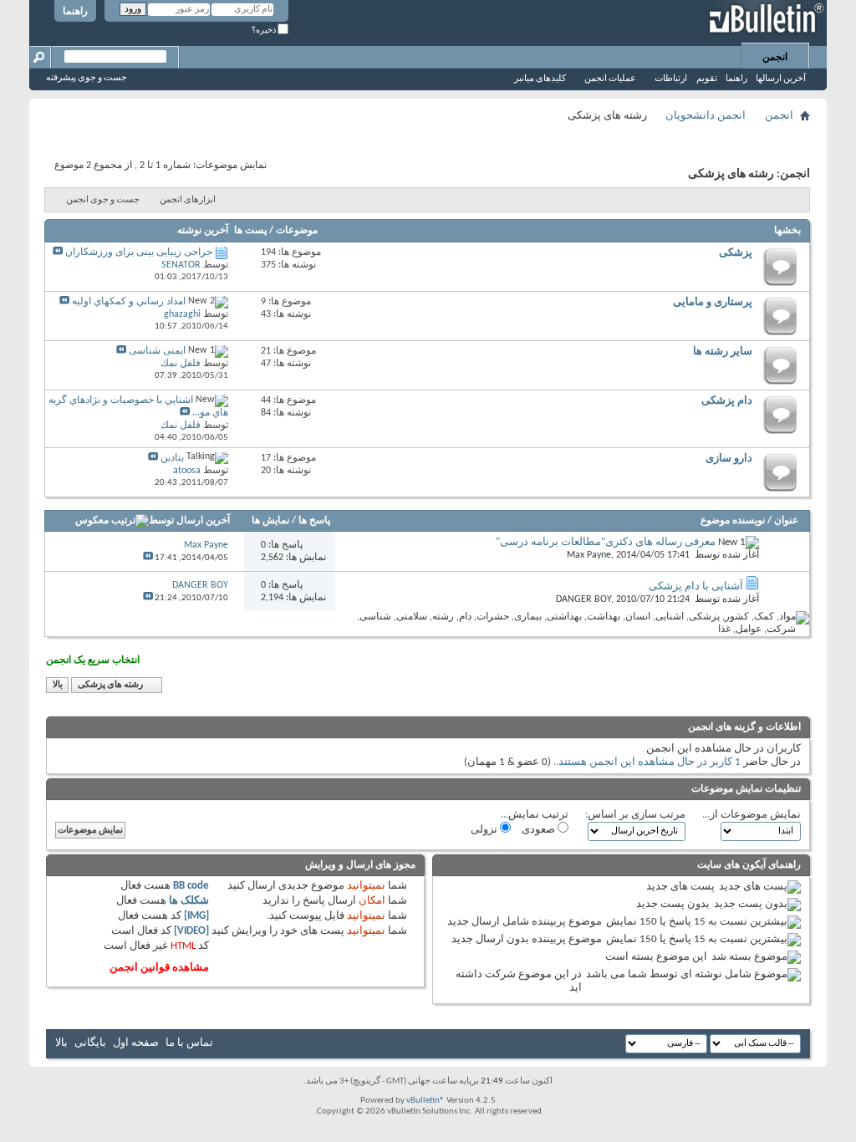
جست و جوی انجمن (103, 200)
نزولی (485, 829)
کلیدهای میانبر (540, 79)
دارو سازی (729, 458)
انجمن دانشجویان (705, 115)
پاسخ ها (314, 521)
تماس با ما (189, 1042)
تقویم (706, 79)
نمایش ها (270, 521)
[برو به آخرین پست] (148, 558)
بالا (58, 685)
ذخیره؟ (265, 30)
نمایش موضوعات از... (751, 814)
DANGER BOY (583, 599)
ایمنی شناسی (157, 351)
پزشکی (735, 252)
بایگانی (90, 1042)
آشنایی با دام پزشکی (696, 586)
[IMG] (196, 915)
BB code (191, 885)
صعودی (540, 829)
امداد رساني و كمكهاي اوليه (129, 302)
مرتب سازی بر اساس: (635, 814)
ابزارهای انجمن (188, 200)
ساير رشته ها (722, 351)
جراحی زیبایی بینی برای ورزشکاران (138, 252)
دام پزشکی (726, 400)
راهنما (75, 12)
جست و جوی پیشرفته (86, 78)
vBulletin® (425, 1100)
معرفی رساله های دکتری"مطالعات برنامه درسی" (606, 542)
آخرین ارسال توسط (189, 521)
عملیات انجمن (610, 79)
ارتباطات (671, 79)
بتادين (172, 458)
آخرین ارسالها (781, 79)
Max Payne (589, 555)
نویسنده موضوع (733, 521)
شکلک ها (189, 900)
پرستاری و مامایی (712, 302)
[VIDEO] (191, 930)
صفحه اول (136, 1042)
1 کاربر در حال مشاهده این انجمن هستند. (648, 762)
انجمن (774, 58)
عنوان (786, 521)
